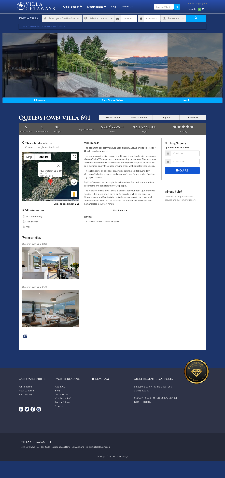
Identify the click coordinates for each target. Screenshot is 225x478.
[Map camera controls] (74, 182)
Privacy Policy (25, 394)
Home (24, 26)
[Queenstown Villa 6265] (51, 262)
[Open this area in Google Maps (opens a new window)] (28, 199)
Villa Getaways (121, 456)
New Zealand (50, 147)
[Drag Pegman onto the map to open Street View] (74, 194)
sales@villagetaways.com (98, 446)
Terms (75, 200)
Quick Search (71, 6)
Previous (40, 100)
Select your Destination (61, 18)
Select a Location (99, 18)
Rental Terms (25, 386)
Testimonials (62, 394)
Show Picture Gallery (112, 100)
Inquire (166, 117)
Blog (113, 6)
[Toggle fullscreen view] (74, 157)
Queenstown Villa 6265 (34, 243)
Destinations (95, 6)
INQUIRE (182, 170)
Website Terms (26, 390)
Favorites (194, 9)
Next (184, 100)
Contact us (170, 196)
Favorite (194, 117)
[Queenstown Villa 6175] (51, 308)
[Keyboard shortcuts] (42, 200)
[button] (50, 182)
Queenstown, (33, 147)
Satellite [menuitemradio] (43, 157)
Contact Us (127, 6)
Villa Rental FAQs (64, 398)
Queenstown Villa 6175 (34, 286)
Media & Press (62, 402)
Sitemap (59, 406)
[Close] (58, 166)
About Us (60, 386)
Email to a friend (139, 117)
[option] (112, 65)
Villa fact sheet (112, 117)
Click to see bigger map (66, 203)
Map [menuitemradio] (29, 157)
